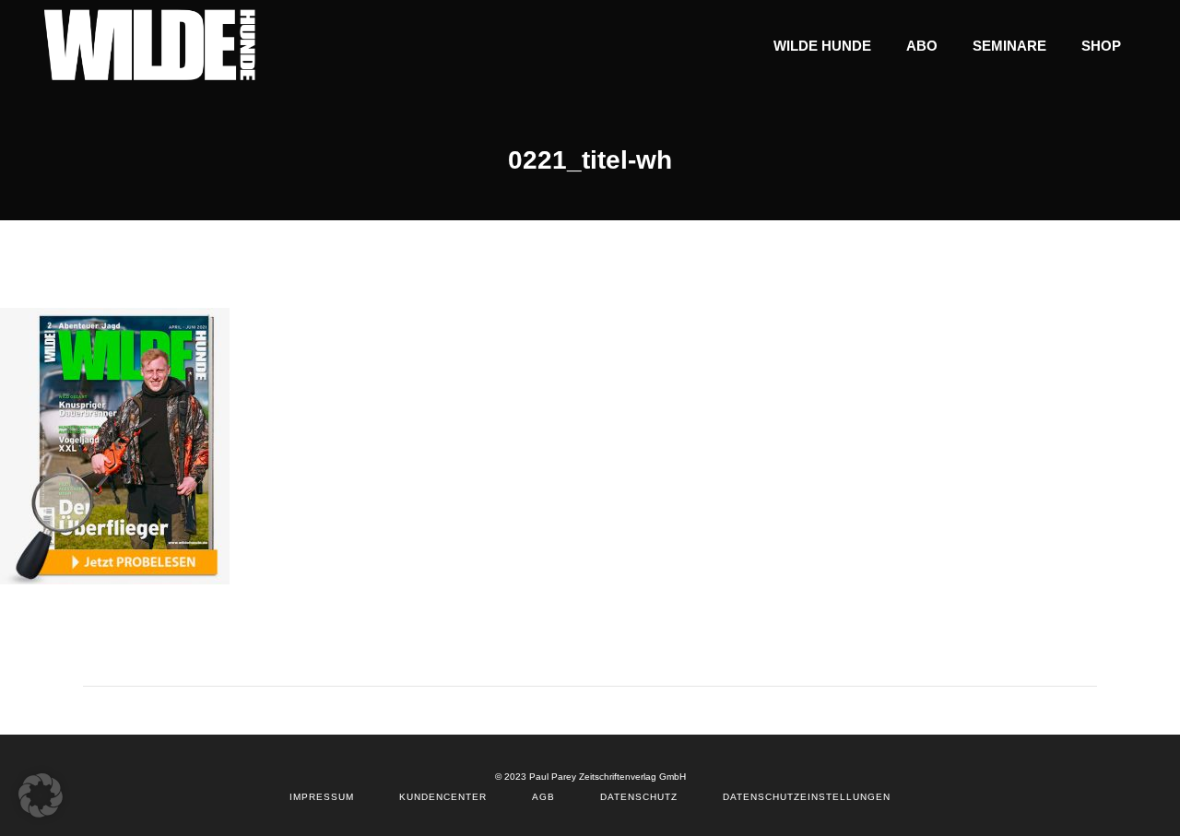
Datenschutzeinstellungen (807, 797)
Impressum (321, 797)
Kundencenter (443, 797)
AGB (543, 797)
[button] (40, 795)
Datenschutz (639, 797)
